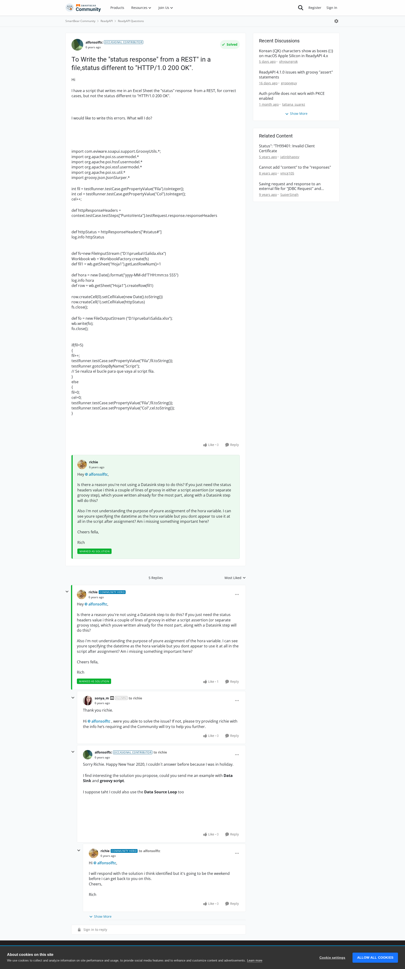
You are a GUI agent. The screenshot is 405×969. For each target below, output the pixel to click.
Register (314, 7)
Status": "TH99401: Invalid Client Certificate (287, 148)
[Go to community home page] (83, 8)
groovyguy (289, 83)
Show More (103, 916)
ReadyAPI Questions (131, 21)
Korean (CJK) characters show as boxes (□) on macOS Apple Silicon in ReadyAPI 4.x (296, 53)
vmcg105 (287, 173)
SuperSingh (289, 194)
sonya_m (102, 698)
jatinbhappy (289, 157)
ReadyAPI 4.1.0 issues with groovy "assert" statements (296, 75)
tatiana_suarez (293, 104)
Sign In (331, 7)
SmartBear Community (80, 21)
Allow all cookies (375, 957)
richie (93, 462)
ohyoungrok (288, 61)
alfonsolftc (94, 42)
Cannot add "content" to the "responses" (295, 167)
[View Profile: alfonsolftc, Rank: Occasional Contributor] (77, 45)
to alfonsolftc (149, 851)
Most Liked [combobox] (235, 577)
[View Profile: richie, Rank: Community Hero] (81, 594)
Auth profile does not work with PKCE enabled (292, 96)
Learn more (254, 960)
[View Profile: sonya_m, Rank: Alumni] (87, 700)
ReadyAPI (107, 21)
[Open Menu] (336, 21)
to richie (135, 698)
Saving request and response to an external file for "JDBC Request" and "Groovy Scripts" (290, 186)
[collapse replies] (67, 591)
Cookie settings (332, 957)
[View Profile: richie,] (82, 464)
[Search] (301, 8)
